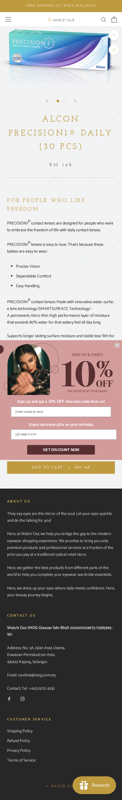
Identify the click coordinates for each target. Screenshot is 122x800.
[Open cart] (114, 19)
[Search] (103, 19)
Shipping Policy (20, 731)
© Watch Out (61, 786)
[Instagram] (22, 699)
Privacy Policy (18, 751)
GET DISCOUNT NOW (61, 450)
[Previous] (47, 101)
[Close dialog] (117, 345)
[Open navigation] (8, 19)
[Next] (75, 101)
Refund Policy (18, 741)
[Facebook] (9, 699)
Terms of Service (21, 760)
